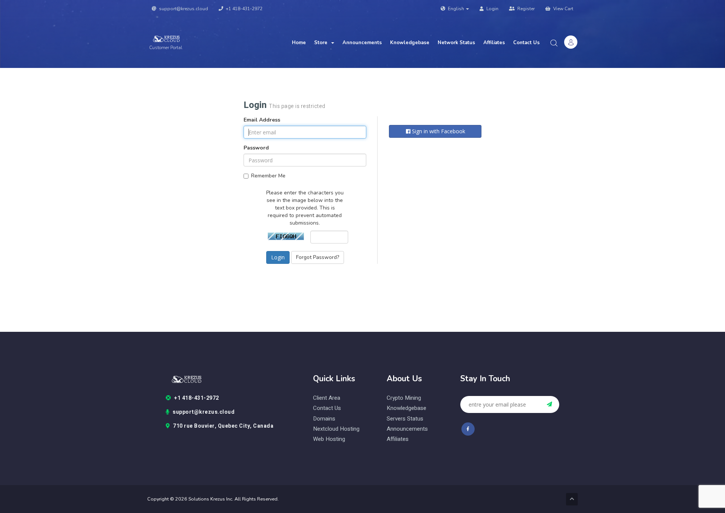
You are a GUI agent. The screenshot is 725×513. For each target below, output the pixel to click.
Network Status (456, 42)
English (456, 9)
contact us (327, 408)
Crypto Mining (404, 398)
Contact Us (526, 42)
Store (322, 42)
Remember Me (268, 175)
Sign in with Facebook (437, 131)
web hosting (329, 439)
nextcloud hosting (336, 429)
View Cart (562, 9)
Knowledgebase (409, 42)
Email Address (262, 119)
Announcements (362, 42)
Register (525, 9)
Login (491, 9)
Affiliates (494, 42)
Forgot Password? (317, 257)
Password (256, 147)
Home (299, 42)
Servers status (405, 419)
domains (324, 419)
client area (326, 398)
